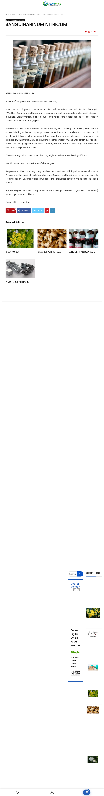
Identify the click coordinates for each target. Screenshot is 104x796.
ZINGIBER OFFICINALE (49, 251)
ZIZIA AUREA (12, 251)
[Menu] (3, 3)
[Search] (100, 3)
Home (8, 14)
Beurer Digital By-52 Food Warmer (76, 638)
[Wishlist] (17, 792)
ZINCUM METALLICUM (17, 282)
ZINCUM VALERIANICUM (82, 251)
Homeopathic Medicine (24, 14)
